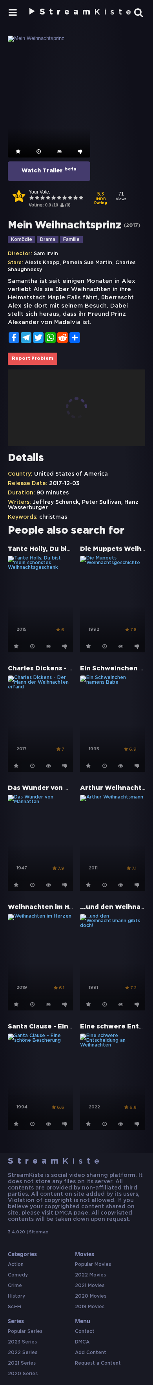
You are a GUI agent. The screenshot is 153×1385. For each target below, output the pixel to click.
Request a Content (98, 1363)
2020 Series (23, 1374)
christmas (53, 517)
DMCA (82, 1342)
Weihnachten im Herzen (48, 907)
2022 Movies (90, 1275)
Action (16, 1264)
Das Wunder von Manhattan (54, 788)
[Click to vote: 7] (64, 198)
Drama (47, 239)
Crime (15, 1286)
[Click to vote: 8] (70, 198)
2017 (132, 225)
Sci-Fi (14, 1307)
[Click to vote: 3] (42, 198)
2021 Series (22, 1363)
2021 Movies (89, 1286)
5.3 (100, 198)
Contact (85, 1331)
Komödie (21, 239)
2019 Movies (89, 1307)
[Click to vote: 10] (81, 198)
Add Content (90, 1353)
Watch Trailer (49, 170)
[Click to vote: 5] (53, 198)
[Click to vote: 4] (48, 198)
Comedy (18, 1275)
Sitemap (39, 1232)
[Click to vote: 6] (59, 198)
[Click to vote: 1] (31, 198)
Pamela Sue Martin (87, 263)
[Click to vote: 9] (75, 198)
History (16, 1296)
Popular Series (25, 1331)
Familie (71, 239)
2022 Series (22, 1353)
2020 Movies (90, 1296)
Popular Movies (93, 1264)
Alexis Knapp (42, 263)
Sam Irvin (46, 254)
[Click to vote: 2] (37, 198)
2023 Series (22, 1342)
